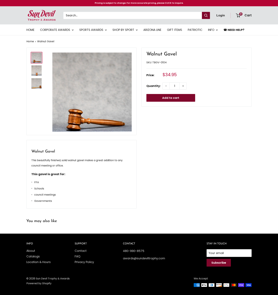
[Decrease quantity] (166, 86)
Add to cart (170, 98)
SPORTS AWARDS (91, 30)
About (30, 251)
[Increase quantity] (183, 86)
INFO (211, 30)
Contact (81, 251)
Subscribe (218, 263)
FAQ (77, 256)
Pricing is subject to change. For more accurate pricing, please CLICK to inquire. (139, 2)
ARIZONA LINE (152, 30)
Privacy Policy (84, 262)
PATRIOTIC (195, 30)
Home (30, 41)
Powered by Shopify (38, 283)
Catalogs (33, 256)
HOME (30, 30)
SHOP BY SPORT (123, 30)
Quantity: (153, 86)
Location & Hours (38, 262)
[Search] (206, 15)
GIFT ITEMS (174, 30)
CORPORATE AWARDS (55, 30)
